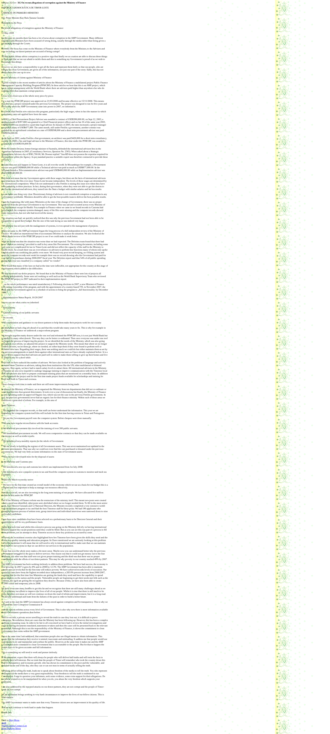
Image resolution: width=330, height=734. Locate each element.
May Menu (14, 720)
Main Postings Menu (11, 728)
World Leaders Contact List (14, 725)
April (3, 723)
